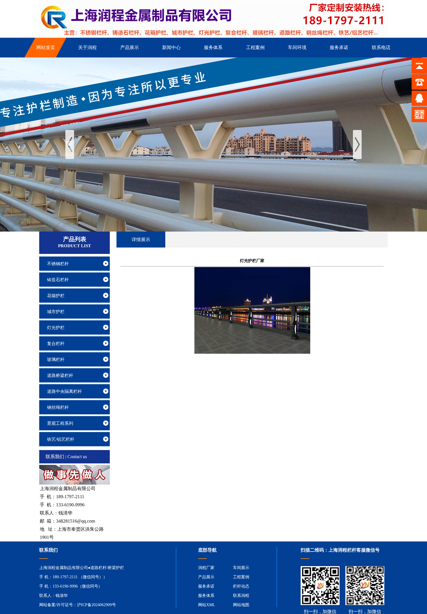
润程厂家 (206, 568)
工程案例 (241, 577)
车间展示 (241, 568)
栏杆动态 (241, 586)
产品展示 (206, 577)
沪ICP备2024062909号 (96, 605)
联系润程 (241, 595)
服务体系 (206, 595)
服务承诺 (206, 586)
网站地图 (241, 605)
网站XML (206, 605)
